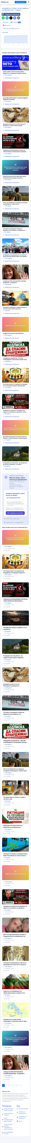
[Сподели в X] (10, 17)
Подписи (16, 22)
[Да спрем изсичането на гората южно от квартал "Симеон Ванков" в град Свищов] (15, 432)
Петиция (5, 22)
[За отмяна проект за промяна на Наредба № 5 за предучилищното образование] (15, 380)
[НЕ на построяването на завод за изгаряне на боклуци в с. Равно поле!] (15, 198)
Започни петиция (20, 2)
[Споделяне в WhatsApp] (3, 17)
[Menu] (28, 2)
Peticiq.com (5, 2)
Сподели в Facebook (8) (12, 14)
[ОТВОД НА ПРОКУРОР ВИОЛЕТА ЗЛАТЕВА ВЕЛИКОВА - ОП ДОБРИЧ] (15, 277)
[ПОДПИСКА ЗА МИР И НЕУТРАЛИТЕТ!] (15, 328)
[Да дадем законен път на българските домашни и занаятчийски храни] (15, 120)
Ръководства (6, 1106)
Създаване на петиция (16, 513)
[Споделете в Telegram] (7, 17)
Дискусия (7, 25)
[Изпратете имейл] (14, 17)
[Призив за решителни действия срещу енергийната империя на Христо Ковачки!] (15, 172)
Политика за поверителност (11, 28)
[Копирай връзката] (18, 17)
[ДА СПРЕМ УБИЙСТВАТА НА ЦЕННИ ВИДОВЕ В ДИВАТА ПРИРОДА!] (15, 93)
